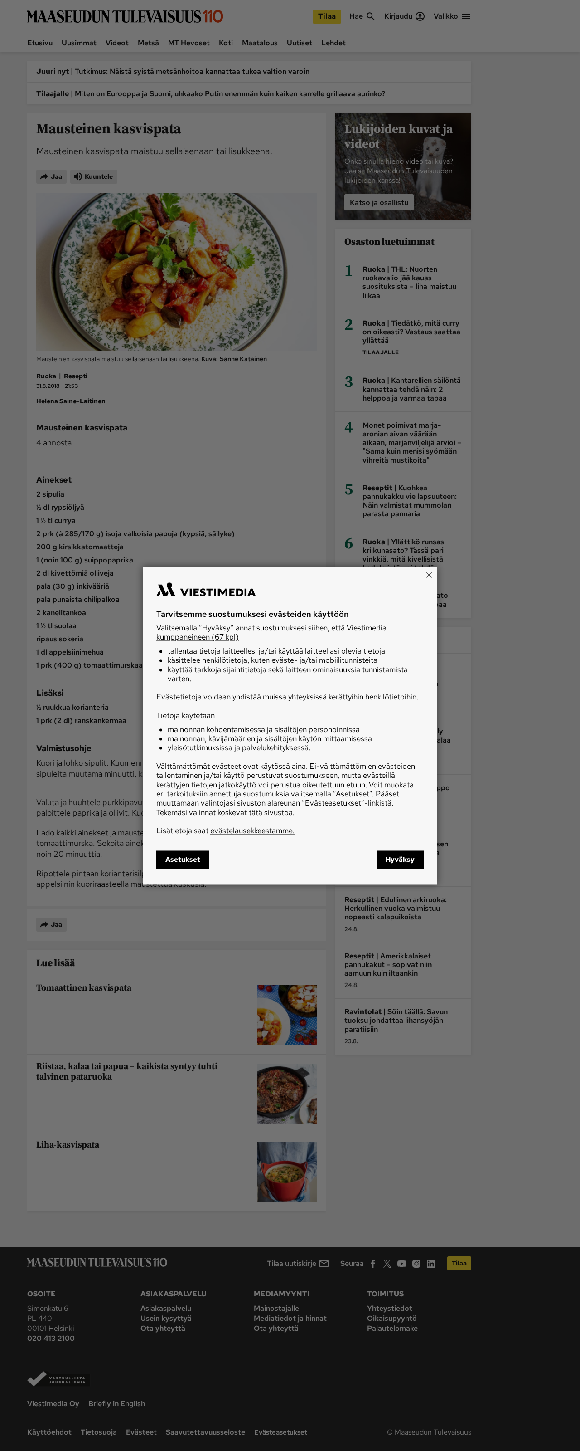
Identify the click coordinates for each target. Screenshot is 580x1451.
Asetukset (182, 859)
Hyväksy (400, 859)
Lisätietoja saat (225, 831)
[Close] (429, 574)
